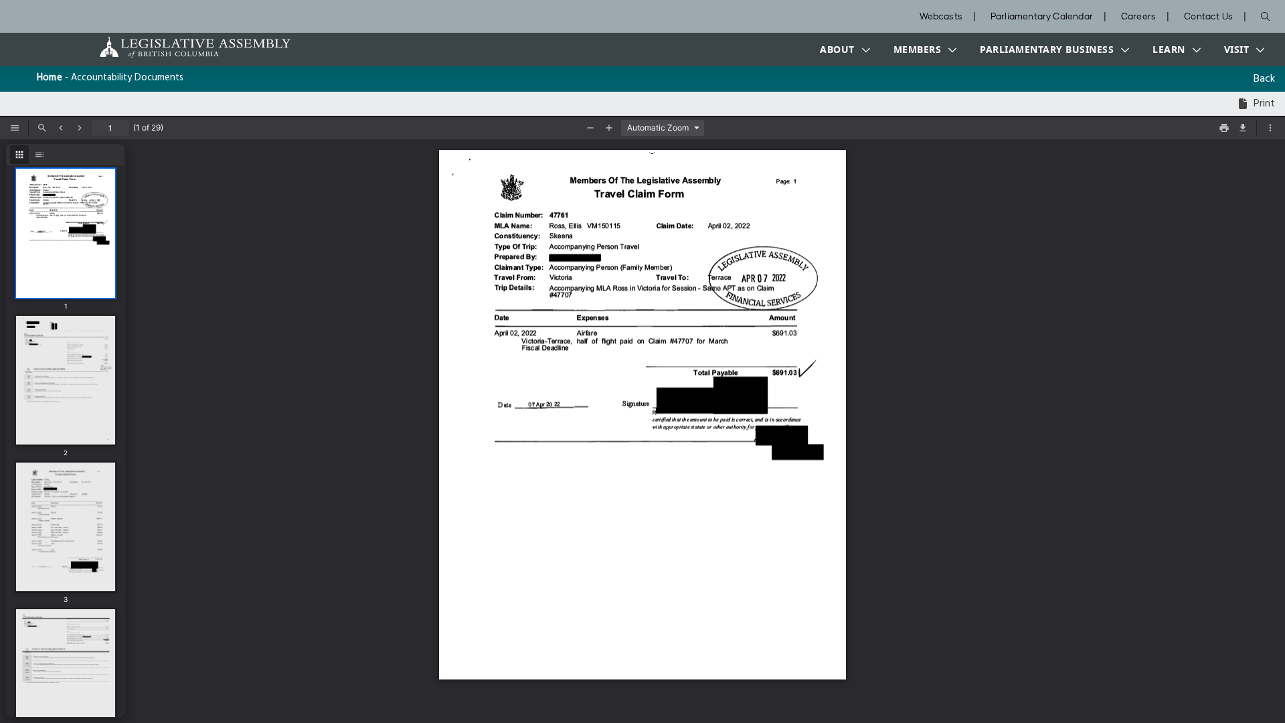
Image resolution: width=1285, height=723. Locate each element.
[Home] (153, 47)
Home (49, 78)
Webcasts (941, 17)
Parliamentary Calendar (1042, 17)
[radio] (19, 154)
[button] (841, 49)
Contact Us (1208, 17)
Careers (1138, 17)
